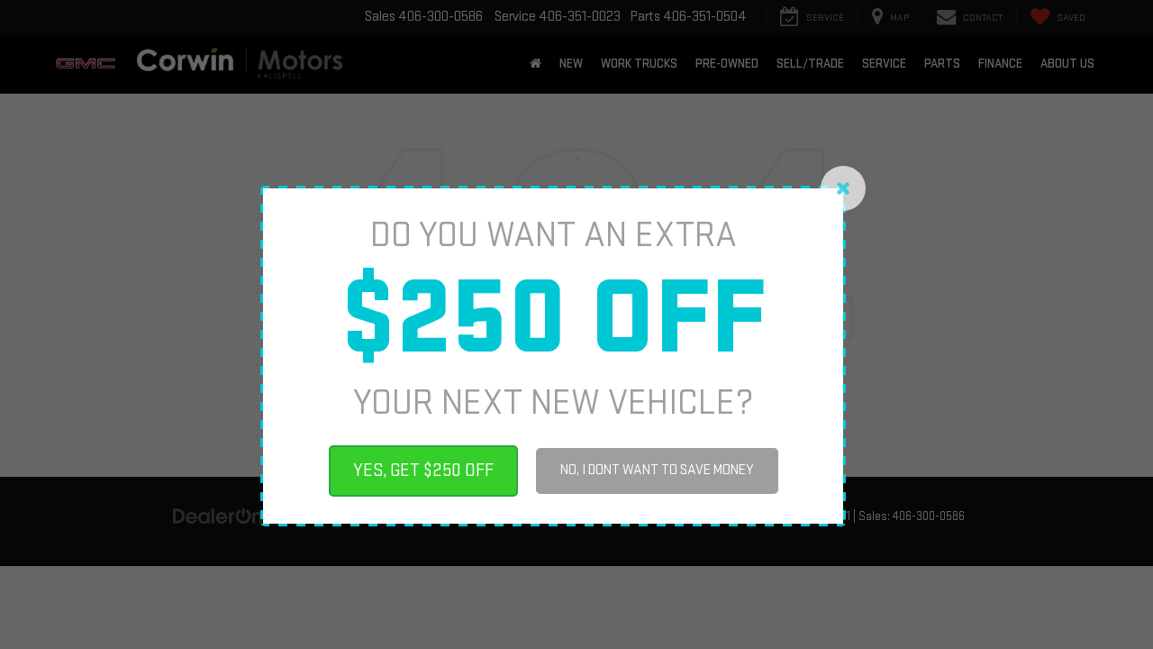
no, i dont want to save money (657, 470)
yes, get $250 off (423, 470)
